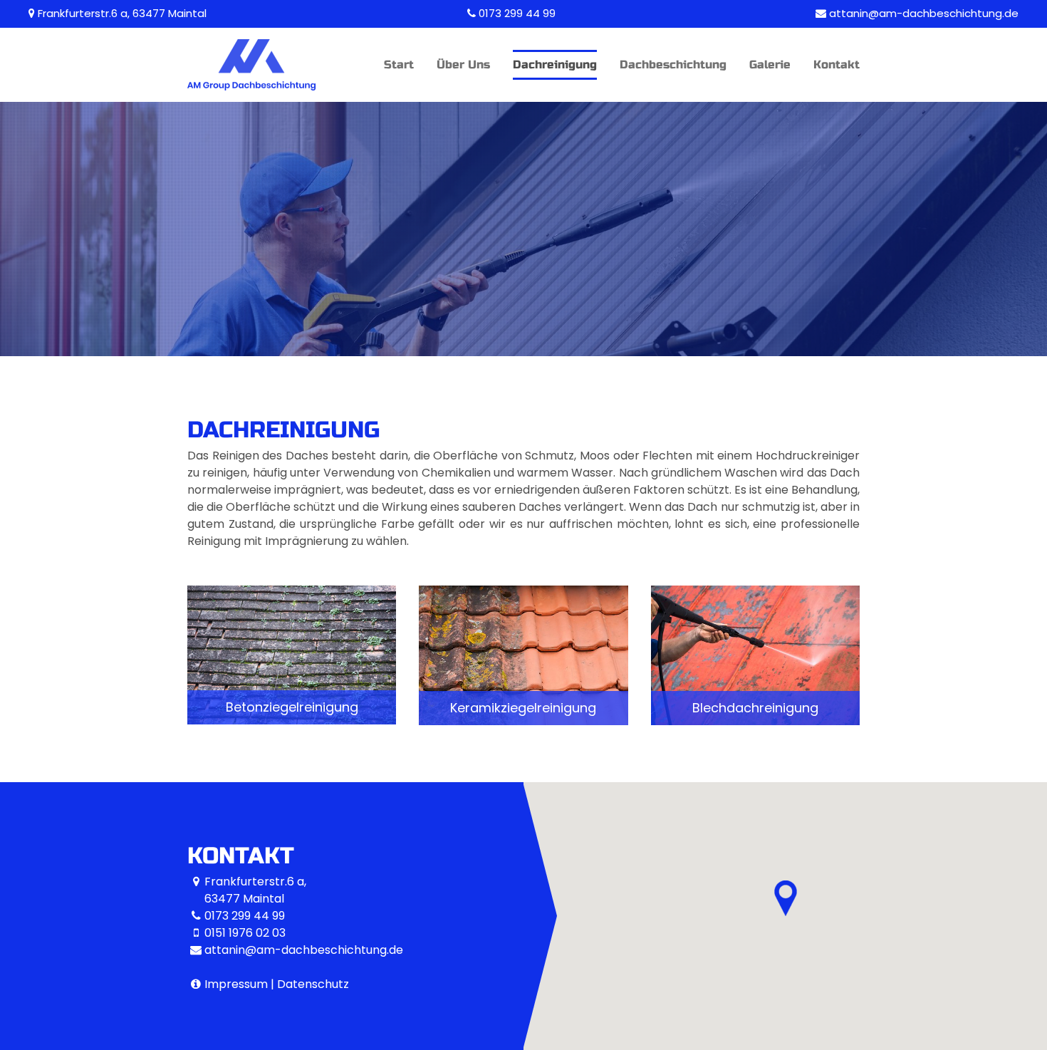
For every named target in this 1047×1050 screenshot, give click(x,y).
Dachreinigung (555, 64)
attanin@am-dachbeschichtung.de (924, 13)
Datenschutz (313, 984)
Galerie (770, 64)
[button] (291, 655)
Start (399, 64)
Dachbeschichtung (673, 64)
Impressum (236, 984)
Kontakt (836, 64)
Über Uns (463, 64)
